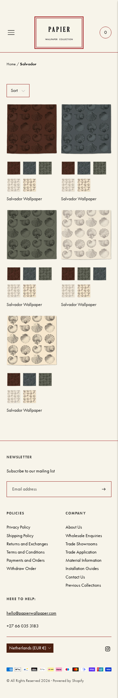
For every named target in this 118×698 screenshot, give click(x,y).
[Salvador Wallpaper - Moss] (32, 234)
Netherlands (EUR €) (27, 648)
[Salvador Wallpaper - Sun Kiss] (32, 340)
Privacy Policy (18, 527)
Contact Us (75, 577)
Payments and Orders (26, 560)
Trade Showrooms (81, 544)
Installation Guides (82, 568)
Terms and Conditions (26, 552)
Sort (14, 90)
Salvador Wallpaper (24, 199)
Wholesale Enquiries (84, 535)
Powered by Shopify (68, 680)
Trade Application (81, 552)
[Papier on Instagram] (107, 650)
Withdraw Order (21, 568)
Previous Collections (83, 585)
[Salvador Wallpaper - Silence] (86, 234)
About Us (74, 527)
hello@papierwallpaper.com (31, 613)
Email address (23, 481)
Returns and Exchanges (27, 544)
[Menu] (11, 32)
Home (11, 64)
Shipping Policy (20, 535)
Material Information (84, 560)
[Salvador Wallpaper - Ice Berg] (86, 129)
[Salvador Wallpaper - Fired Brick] (32, 129)
